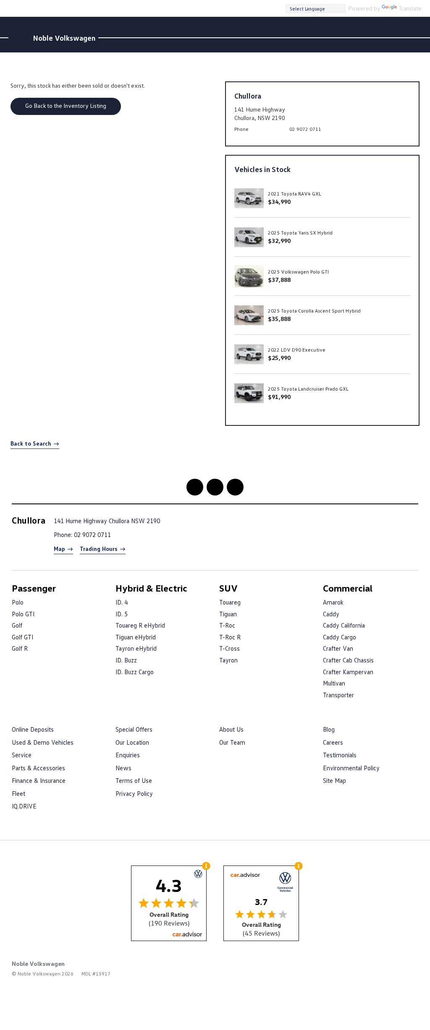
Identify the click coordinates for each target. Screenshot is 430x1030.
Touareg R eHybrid (140, 625)
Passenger (34, 588)
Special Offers (133, 729)
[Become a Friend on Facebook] (235, 487)
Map (59, 548)
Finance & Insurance (39, 780)
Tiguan (228, 614)
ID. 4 (121, 602)
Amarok (333, 602)
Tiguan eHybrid (135, 637)
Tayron (228, 660)
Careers (333, 742)
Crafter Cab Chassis (348, 660)
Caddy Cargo (339, 637)
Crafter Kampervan (348, 671)
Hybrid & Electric (151, 588)
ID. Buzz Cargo (134, 671)
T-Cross (229, 648)
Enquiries (127, 755)
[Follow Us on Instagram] (194, 487)
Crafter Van (338, 648)
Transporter (338, 695)
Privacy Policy (134, 793)
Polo (18, 602)
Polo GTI (23, 614)
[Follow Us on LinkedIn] (215, 487)
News (123, 768)
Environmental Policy (351, 768)
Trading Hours (99, 548)
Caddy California (344, 625)
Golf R (20, 648)
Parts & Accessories (38, 768)
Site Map (334, 780)
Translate (410, 8)
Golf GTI (22, 637)
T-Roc (227, 625)
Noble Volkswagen (64, 38)
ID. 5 (121, 614)
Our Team (232, 742)
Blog (329, 729)
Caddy (331, 614)
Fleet (18, 793)
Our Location (132, 742)
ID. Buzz (126, 660)
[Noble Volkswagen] (19, 37)
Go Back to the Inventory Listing (65, 105)
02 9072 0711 (305, 129)
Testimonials (340, 755)
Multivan (334, 683)
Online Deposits (33, 729)
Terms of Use (133, 780)
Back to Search (30, 443)
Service (21, 755)
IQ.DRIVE (24, 806)
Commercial (347, 588)
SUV (228, 588)
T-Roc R (230, 637)
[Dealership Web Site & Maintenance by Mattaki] (401, 968)
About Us (231, 729)
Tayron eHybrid (136, 648)
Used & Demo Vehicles (42, 742)
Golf (17, 625)
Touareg (230, 602)
